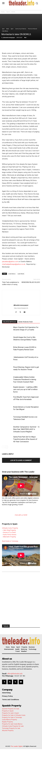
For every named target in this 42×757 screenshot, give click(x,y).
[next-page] (6, 447)
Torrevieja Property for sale (11, 728)
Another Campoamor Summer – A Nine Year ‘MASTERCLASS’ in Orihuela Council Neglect (26, 429)
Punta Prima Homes (9, 534)
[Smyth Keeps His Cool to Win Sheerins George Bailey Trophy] (7, 339)
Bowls (13, 12)
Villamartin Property (9, 537)
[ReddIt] (29, 44)
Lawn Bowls (21, 273)
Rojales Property (7, 722)
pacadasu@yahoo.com (10, 261)
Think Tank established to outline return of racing (10, 283)
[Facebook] (10, 44)
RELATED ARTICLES (9, 322)
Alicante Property (8, 730)
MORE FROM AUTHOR (25, 322)
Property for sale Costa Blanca (12, 724)
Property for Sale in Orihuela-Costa (13, 715)
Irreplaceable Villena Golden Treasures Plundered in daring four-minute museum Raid (24, 379)
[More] (39, 44)
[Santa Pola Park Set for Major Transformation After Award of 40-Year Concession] (7, 439)
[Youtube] (25, 312)
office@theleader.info (15, 673)
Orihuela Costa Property (10, 528)
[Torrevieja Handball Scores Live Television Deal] (7, 419)
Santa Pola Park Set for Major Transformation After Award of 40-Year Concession (25, 439)
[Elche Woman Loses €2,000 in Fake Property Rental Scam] (7, 349)
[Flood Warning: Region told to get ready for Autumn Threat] (7, 369)
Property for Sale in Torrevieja (12, 717)
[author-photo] (21, 302)
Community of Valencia (20, 28)
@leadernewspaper (9, 37)
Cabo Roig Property (9, 530)
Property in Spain (8, 711)
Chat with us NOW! (21, 515)
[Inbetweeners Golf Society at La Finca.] (7, 359)
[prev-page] (3, 447)
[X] (15, 44)
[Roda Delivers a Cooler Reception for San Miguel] (7, 409)
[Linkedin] (25, 44)
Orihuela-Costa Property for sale (13, 726)
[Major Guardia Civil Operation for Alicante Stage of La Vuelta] (7, 329)
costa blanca (11, 273)
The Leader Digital (16, 746)
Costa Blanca (5, 31)
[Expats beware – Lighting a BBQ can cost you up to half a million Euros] (7, 389)
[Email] (34, 44)
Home (3, 12)
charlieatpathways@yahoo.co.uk (13, 264)
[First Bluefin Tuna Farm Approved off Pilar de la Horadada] (7, 399)
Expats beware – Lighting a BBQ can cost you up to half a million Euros (25, 389)
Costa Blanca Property (9, 719)
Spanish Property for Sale (10, 709)
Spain (12, 28)
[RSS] (10, 682)
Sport (8, 12)
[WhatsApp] (20, 44)
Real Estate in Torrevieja (10, 541)
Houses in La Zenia (9, 532)
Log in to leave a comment (21, 460)
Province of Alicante (32, 28)
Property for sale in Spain (10, 713)
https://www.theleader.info (21, 308)
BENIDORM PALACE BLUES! (31, 282)
